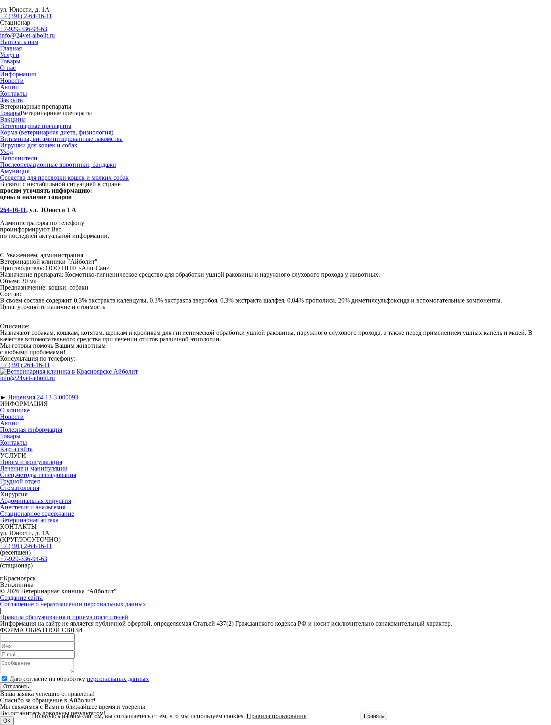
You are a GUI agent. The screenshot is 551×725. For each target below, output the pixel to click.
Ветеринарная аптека (29, 520)
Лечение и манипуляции (34, 468)
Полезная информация (31, 429)
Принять (374, 716)
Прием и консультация (31, 461)
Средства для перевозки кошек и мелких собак (64, 177)
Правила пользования (276, 715)
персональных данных (118, 678)
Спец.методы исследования (38, 474)
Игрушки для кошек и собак (38, 145)
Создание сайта (21, 597)
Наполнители (19, 158)
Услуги (9, 54)
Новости (12, 80)
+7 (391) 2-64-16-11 (26, 16)
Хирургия (13, 494)
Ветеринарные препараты (35, 125)
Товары (10, 61)
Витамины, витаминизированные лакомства (61, 138)
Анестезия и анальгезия (32, 507)
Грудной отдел (20, 481)
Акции (9, 87)
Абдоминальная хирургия (35, 500)
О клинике (15, 410)
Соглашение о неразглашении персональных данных (73, 604)
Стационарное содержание (37, 513)
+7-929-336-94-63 (23, 28)
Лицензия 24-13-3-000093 (43, 397)
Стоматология (19, 487)
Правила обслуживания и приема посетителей (64, 617)
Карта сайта (16, 449)
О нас (8, 67)
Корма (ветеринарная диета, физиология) (56, 132)
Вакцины (13, 119)
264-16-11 (13, 209)
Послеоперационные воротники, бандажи (58, 164)
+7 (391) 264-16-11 (25, 364)
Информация (18, 74)
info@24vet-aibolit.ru (27, 35)
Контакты (13, 93)
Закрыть (11, 100)
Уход (6, 151)
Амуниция (14, 171)
